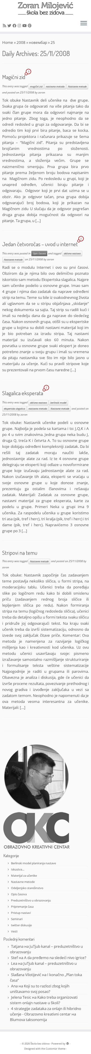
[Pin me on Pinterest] (30, 25)
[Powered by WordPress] (67, 1042)
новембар (38, 42)
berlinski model (58, 402)
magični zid (36, 86)
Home (7, 42)
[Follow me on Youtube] (25, 25)
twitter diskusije (21, 925)
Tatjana (17, 946)
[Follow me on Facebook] (15, 25)
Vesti (14, 931)
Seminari (17, 919)
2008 (21, 42)
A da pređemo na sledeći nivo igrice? (55, 957)
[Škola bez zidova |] (45, 8)
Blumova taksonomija (28, 1019)
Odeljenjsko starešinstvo (27, 888)
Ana (14, 985)
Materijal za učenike (24, 876)
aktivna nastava (72, 253)
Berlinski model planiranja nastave (33, 863)
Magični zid (13, 76)
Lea (14, 963)
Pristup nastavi (21, 913)
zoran (41, 92)
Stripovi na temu (19, 552)
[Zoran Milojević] (36, 776)
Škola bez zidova (39, 1043)
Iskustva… (17, 869)
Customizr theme (55, 1048)
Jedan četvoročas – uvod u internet (40, 244)
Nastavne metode (77, 86)
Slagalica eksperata (22, 392)
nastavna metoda (55, 86)
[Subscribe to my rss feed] (5, 25)
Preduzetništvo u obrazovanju (31, 900)
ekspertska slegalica (14, 408)
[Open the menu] (83, 23)
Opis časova (39, 253)
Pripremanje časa (22, 907)
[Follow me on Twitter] (10, 25)
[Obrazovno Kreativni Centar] (36, 830)
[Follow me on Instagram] (20, 25)
